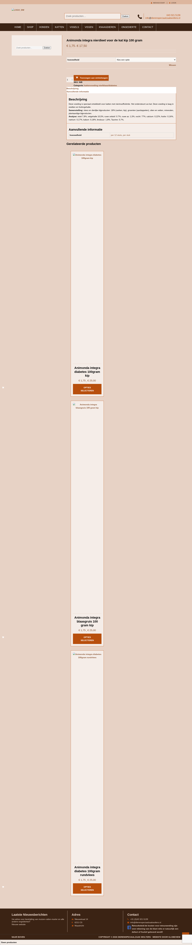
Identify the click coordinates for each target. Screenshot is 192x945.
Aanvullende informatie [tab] (77, 91)
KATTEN (59, 27)
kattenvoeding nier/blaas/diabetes (100, 85)
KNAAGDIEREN (107, 27)
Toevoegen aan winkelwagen (94, 78)
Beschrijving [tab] (72, 88)
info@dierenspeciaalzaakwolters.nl (145, 922)
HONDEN (44, 27)
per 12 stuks (116, 135)
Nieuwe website (19, 924)
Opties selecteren (87, 389)
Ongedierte (128, 27)
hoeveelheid (73, 60)
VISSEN (89, 27)
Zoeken (125, 16)
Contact (147, 27)
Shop (30, 27)
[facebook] (129, 927)
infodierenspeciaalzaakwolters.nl (162, 18)
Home (17, 27)
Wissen (172, 65)
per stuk (126, 135)
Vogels (74, 27)
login (173, 3)
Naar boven (18, 937)
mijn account (159, 3)
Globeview (174, 937)
